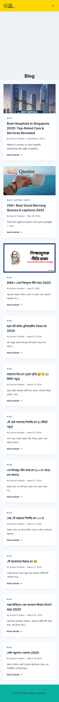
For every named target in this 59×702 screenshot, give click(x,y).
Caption (18, 200)
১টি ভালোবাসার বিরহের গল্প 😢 (22, 561)
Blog (9, 118)
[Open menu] (53, 5)
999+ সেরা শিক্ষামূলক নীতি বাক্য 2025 (29, 283)
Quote (27, 200)
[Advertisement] (29, 42)
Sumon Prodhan (17, 139)
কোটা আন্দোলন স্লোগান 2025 (23, 653)
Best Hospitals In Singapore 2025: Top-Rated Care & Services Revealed (28, 128)
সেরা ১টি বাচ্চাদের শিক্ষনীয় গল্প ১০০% (25, 518)
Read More (14, 155)
